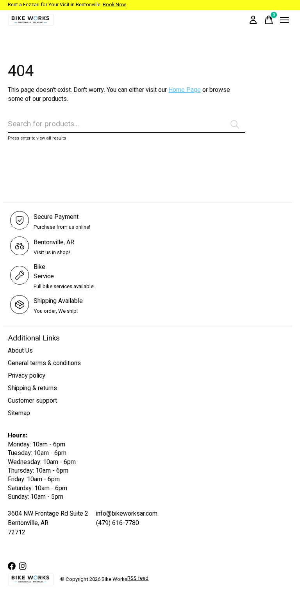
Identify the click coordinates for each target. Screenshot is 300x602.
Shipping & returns (32, 388)
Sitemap (19, 413)
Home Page (184, 90)
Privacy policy (26, 375)
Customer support (32, 400)
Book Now (114, 4)
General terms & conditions (44, 363)
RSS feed (137, 578)
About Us (20, 350)
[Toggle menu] (284, 20)
